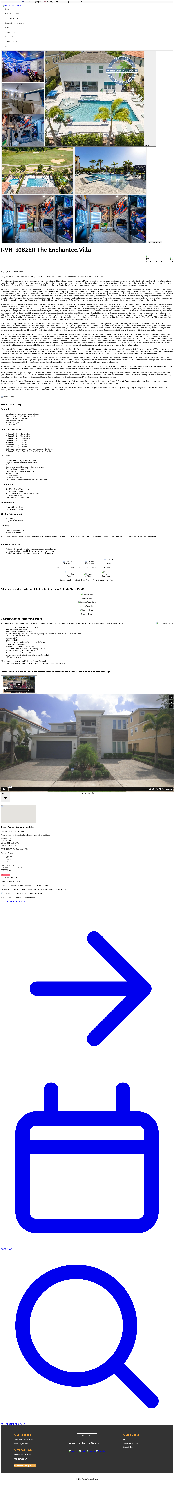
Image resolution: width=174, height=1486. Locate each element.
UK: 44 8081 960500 (22, 1455)
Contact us (87, 1436)
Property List (128, 1447)
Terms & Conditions (130, 1443)
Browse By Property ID (25, 1465)
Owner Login (128, 1440)
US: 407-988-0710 (21, 1459)
